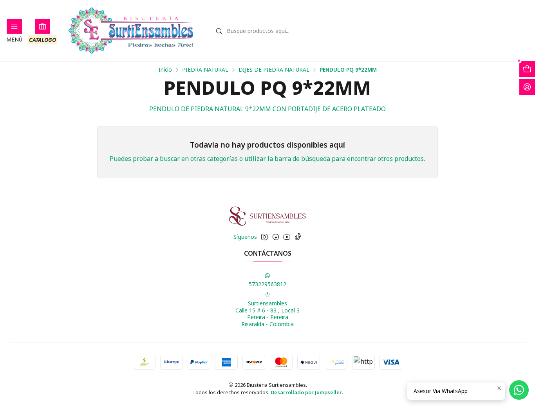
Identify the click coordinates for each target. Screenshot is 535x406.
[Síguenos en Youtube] (287, 237)
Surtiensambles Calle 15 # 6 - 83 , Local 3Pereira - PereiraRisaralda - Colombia (267, 314)
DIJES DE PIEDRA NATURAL (274, 69)
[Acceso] (527, 87)
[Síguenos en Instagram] (264, 237)
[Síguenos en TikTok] (298, 237)
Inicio (165, 69)
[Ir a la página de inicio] (131, 30)
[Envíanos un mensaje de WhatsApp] (519, 390)
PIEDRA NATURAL (205, 69)
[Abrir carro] (527, 69)
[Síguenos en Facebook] (276, 237)
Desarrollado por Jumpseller (306, 392)
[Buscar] (219, 31)
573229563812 (267, 284)
